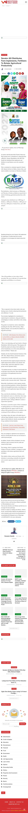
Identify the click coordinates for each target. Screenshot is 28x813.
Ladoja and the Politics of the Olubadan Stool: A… (14, 681)
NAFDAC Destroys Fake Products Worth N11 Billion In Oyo (8, 552)
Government (6, 753)
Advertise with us (14, 804)
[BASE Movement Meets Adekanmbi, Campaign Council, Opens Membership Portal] (7, 592)
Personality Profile (8, 767)
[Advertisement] (14, 21)
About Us (12, 802)
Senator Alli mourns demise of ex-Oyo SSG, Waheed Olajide (14, 671)
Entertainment (7, 745)
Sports (5, 781)
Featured (4, 55)
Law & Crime (6, 761)
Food (4, 750)
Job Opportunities (8, 759)
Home (6, 802)
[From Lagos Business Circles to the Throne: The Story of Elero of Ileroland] (21, 592)
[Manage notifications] (24, 809)
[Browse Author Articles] (14, 531)
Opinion (14, 678)
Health (5, 756)
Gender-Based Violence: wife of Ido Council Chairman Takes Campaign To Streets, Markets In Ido (20, 554)
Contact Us (19, 802)
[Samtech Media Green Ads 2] (14, 220)
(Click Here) (8, 149)
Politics (5, 770)
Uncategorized (7, 787)
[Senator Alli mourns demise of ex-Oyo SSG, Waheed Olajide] (7, 573)
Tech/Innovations (7, 784)
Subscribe (22, 723)
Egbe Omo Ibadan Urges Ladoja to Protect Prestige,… (14, 692)
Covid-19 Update (7, 739)
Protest (5, 775)
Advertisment (6, 736)
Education (6, 742)
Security (5, 778)
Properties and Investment (10, 773)
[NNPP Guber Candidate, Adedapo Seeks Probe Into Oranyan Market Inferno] (21, 573)
